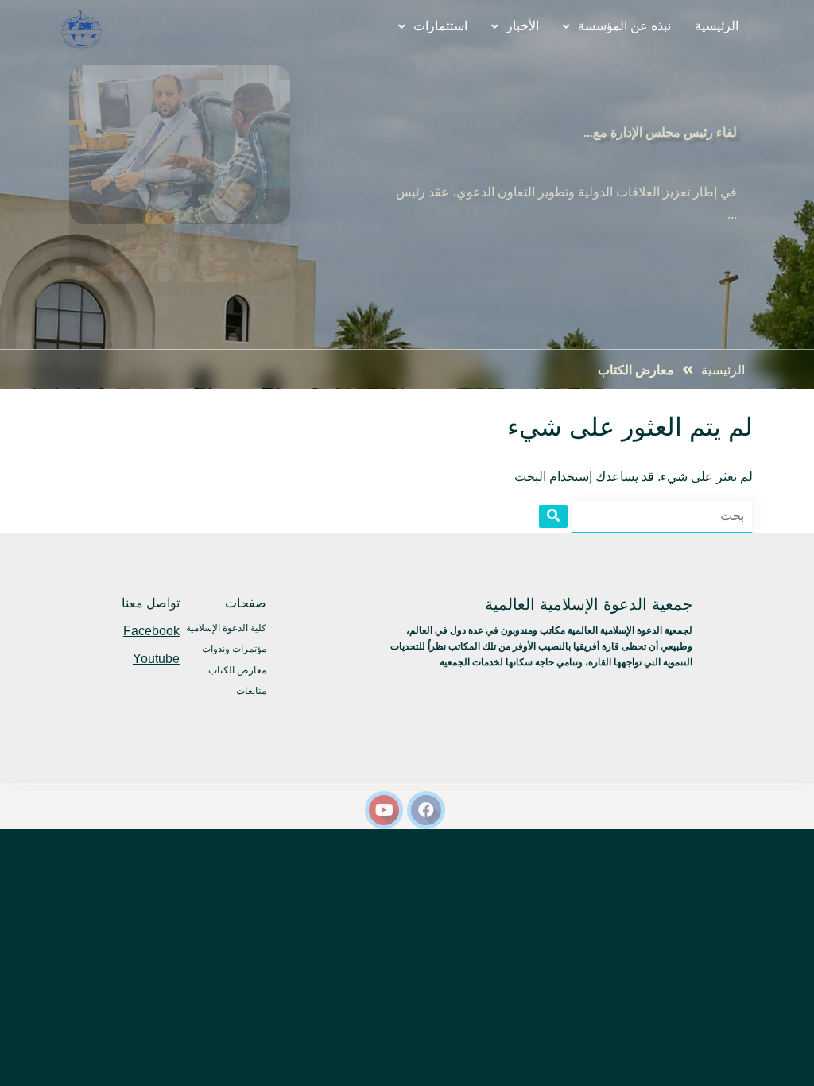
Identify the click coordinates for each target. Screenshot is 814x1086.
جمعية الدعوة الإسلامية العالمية (588, 604)
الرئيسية (716, 26)
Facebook (151, 631)
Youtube (156, 658)
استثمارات (440, 26)
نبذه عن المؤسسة (624, 26)
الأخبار (522, 26)
